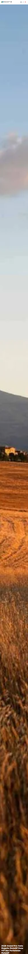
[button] (25, 2)
